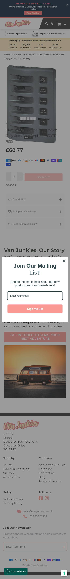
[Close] (64, 261)
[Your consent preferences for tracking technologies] (64, 573)
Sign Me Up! (35, 309)
